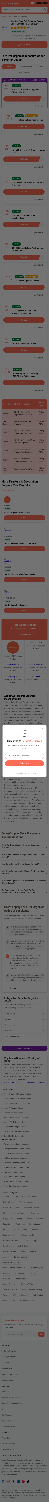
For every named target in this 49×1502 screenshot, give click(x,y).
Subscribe (24, 763)
